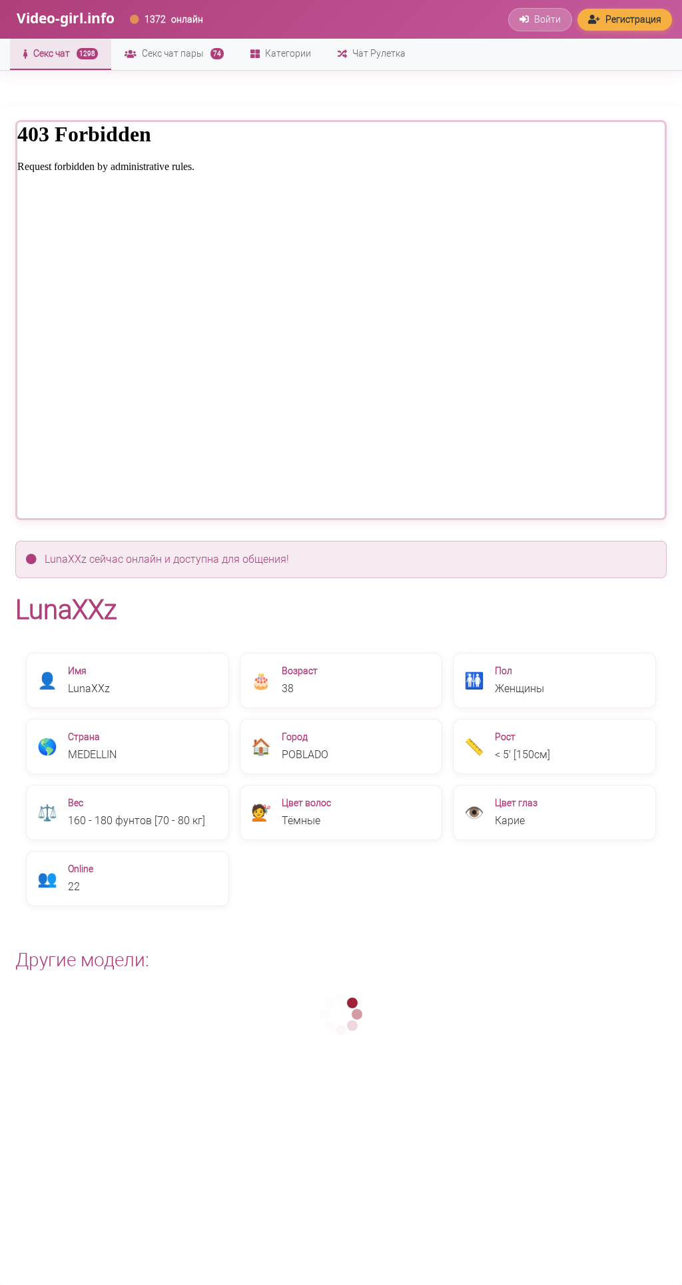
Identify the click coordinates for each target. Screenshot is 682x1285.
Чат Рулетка (379, 53)
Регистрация (633, 19)
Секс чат (64, 53)
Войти (547, 19)
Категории (288, 53)
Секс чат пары (181, 53)
